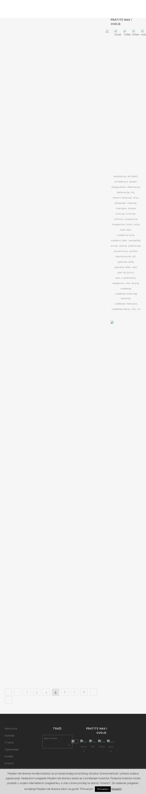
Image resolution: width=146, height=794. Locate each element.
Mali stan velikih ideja (26, 636)
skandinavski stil (126, 256)
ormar (114, 245)
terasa (135, 283)
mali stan (125, 229)
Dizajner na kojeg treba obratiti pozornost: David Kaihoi (75, 380)
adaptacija (120, 176)
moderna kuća (126, 235)
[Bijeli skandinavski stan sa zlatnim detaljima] (28, 444)
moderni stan (119, 240)
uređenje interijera (125, 303)
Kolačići (9, 763)
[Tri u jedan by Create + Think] (76, 532)
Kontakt (9, 756)
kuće (136, 224)
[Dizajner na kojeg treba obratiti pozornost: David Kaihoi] (76, 344)
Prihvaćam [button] (103, 789)
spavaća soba (126, 262)
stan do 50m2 (125, 272)
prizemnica (121, 251)
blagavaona (119, 187)
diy (133, 192)
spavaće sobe (122, 267)
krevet (132, 208)
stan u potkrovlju (125, 278)
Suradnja (9, 735)
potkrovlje (134, 245)
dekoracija (133, 187)
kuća (129, 224)
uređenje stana (121, 309)
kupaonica (131, 219)
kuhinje (130, 213)
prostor (133, 251)
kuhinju (118, 219)
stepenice (118, 283)
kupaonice (118, 224)
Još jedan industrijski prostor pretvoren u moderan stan (73, 160)
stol (128, 283)
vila (133, 309)
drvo (136, 197)
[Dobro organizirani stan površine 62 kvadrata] (76, 37)
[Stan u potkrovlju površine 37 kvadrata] (28, 37)
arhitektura (121, 181)
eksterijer (120, 203)
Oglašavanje (12, 749)
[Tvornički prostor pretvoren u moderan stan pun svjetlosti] (76, 234)
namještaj (134, 240)
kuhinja (120, 213)
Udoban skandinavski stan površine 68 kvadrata (24, 358)
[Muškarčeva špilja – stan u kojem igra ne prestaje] (28, 232)
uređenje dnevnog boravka (126, 296)
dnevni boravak (122, 197)
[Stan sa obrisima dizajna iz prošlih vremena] (28, 135)
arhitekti (133, 176)
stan (134, 267)
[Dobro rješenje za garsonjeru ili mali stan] (76, 444)
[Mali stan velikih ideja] (28, 618)
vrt (138, 309)
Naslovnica (11, 728)
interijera (121, 208)
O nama (9, 742)
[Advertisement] (128, 99)
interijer (132, 203)
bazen (133, 181)
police (123, 245)
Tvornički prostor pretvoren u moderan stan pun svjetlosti (73, 259)
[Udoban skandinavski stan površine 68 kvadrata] (28, 332)
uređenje (125, 288)
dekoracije (123, 192)
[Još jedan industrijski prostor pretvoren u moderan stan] (76, 135)
